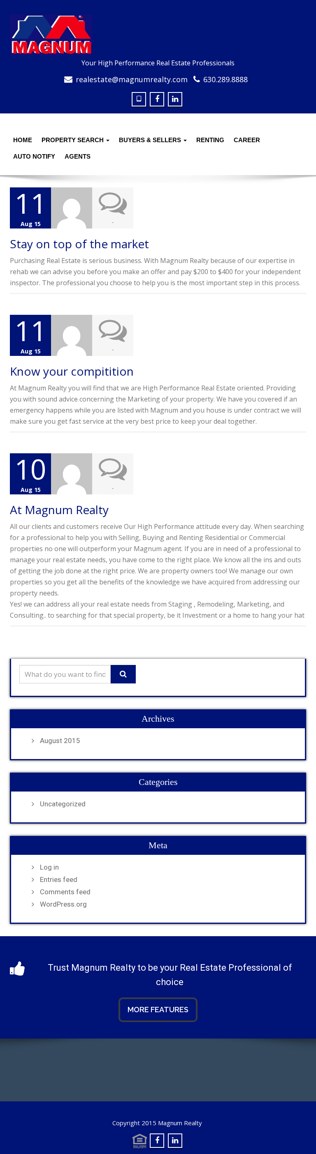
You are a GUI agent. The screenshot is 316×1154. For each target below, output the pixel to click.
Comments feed (65, 892)
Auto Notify (34, 156)
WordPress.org (63, 904)
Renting (210, 139)
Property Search (73, 139)
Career (247, 139)
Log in (49, 867)
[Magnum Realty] (158, 34)
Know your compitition (72, 371)
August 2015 (60, 740)
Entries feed (58, 879)
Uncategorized (63, 804)
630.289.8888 (225, 79)
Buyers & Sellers (151, 139)
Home (22, 139)
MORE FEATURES (158, 1009)
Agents (78, 156)
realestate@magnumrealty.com (132, 79)
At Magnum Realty (59, 509)
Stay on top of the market (79, 244)
